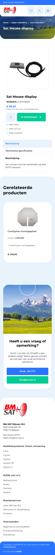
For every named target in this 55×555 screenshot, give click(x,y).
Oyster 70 (8, 463)
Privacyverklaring (12, 530)
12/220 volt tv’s (11, 475)
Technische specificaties (18, 151)
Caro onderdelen (37, 23)
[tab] (27, 143)
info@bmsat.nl (27, 380)
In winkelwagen (29, 117)
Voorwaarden (11, 521)
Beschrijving (12, 143)
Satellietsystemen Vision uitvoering (24, 446)
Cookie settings (9, 547)
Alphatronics (10, 480)
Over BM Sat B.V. (12, 505)
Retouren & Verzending (16, 509)
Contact (7, 513)
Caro (5, 451)
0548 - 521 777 (27, 371)
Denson (7, 488)
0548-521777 (19, 2)
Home (5, 23)
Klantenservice (12, 500)
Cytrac (6, 455)
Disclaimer (9, 534)
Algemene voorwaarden (16, 526)
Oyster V (8, 467)
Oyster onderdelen (19, 23)
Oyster (7, 459)
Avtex (6, 484)
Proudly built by (12, 551)
